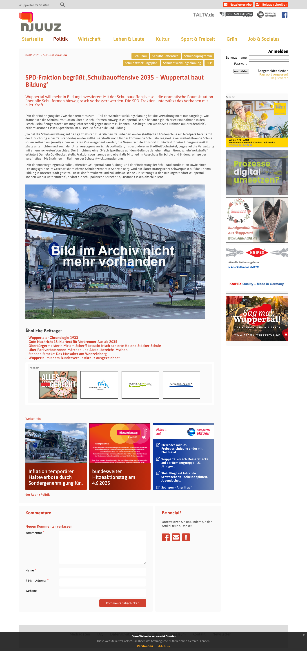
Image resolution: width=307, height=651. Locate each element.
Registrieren (279, 78)
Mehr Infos (164, 646)
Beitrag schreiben (274, 4)
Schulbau (140, 56)
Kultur (162, 39)
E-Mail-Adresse (37, 580)
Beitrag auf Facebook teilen (166, 537)
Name (30, 570)
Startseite (32, 39)
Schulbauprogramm (198, 56)
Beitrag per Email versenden (176, 537)
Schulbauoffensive (165, 56)
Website (31, 591)
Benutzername (236, 57)
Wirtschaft (89, 39)
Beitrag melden (186, 537)
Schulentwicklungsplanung (182, 63)
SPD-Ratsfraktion (55, 55)
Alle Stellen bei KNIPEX (243, 267)
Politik (60, 39)
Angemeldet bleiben (273, 71)
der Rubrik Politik (37, 494)
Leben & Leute (129, 39)
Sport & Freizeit (198, 39)
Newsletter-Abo (241, 4)
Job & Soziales (263, 39)
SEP (209, 63)
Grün (232, 39)
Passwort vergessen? (273, 74)
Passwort (240, 63)
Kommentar (34, 533)
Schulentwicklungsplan (141, 63)
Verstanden (145, 646)
